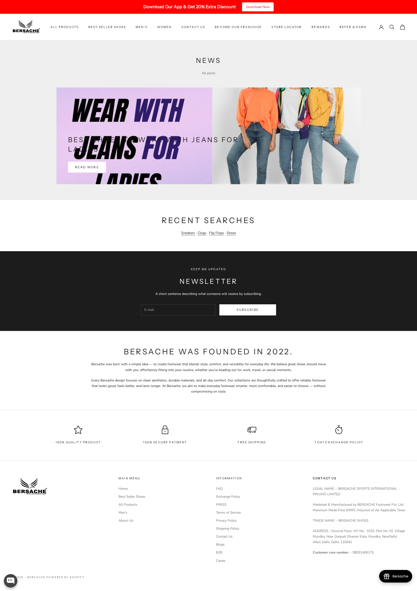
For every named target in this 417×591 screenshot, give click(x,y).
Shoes (231, 233)
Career (221, 560)
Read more (87, 167)
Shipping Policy (227, 528)
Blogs (220, 544)
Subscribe (247, 310)
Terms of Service (228, 512)
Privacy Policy (226, 520)
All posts (208, 73)
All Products (64, 27)
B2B (219, 552)
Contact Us (193, 27)
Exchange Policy (228, 496)
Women (164, 27)
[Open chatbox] (10, 581)
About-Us (125, 520)
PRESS (221, 504)
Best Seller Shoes (131, 496)
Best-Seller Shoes (107, 27)
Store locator (286, 27)
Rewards (321, 27)
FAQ (219, 488)
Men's (141, 27)
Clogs (202, 233)
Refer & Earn (353, 27)
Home (123, 488)
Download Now (258, 7)
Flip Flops (216, 233)
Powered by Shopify (65, 577)
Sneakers (188, 233)
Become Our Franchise (238, 27)
